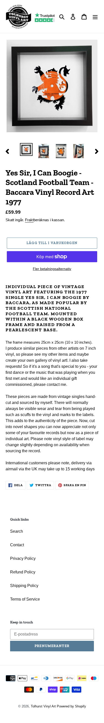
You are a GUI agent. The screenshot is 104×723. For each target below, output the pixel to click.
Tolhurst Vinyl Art (43, 706)
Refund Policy (22, 572)
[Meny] (95, 16)
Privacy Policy (23, 558)
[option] (26, 149)
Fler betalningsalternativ (52, 269)
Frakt (29, 220)
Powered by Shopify (71, 706)
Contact (17, 545)
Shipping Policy (24, 585)
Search (16, 531)
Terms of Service (25, 599)
